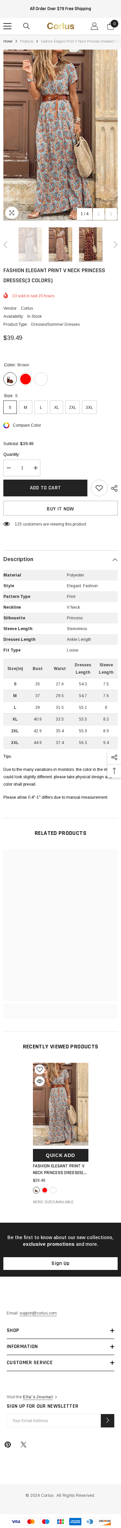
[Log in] (94, 26)
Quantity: (11, 454)
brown (36, 1190)
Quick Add (60, 1155)
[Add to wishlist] (99, 488)
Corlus (27, 308)
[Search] (27, 26)
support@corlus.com (38, 1313)
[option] (60, 135)
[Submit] (107, 1420)
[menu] (7, 26)
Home (7, 41)
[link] (60, 1007)
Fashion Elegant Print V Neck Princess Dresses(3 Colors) (59, 1169)
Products (26, 41)
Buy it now (60, 508)
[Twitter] (23, 1444)
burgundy (53, 1190)
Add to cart (45, 487)
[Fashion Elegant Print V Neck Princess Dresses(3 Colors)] (60, 1104)
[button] (99, 214)
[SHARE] (113, 488)
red (44, 1190)
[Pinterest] (7, 1444)
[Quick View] (40, 1081)
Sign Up (60, 1263)
